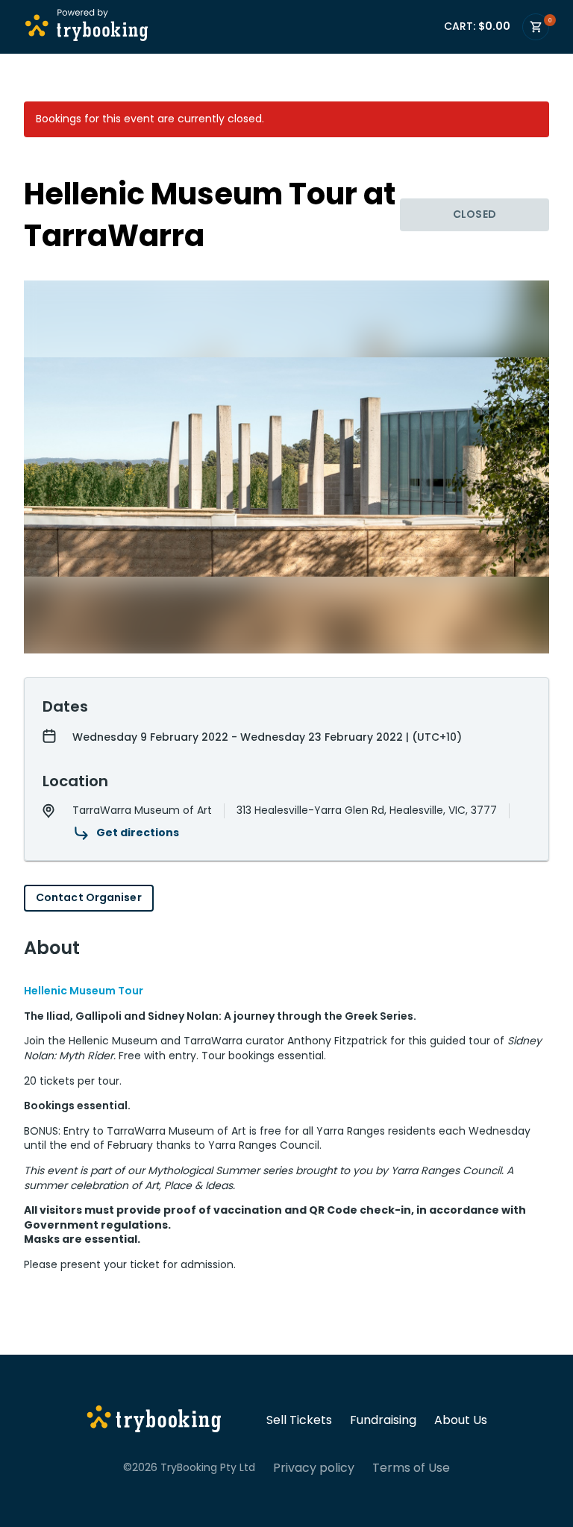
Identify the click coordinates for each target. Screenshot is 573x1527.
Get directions (137, 832)
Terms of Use (411, 1468)
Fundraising (383, 1420)
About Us (460, 1420)
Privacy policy (313, 1468)
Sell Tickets (299, 1420)
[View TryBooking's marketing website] (154, 1421)
